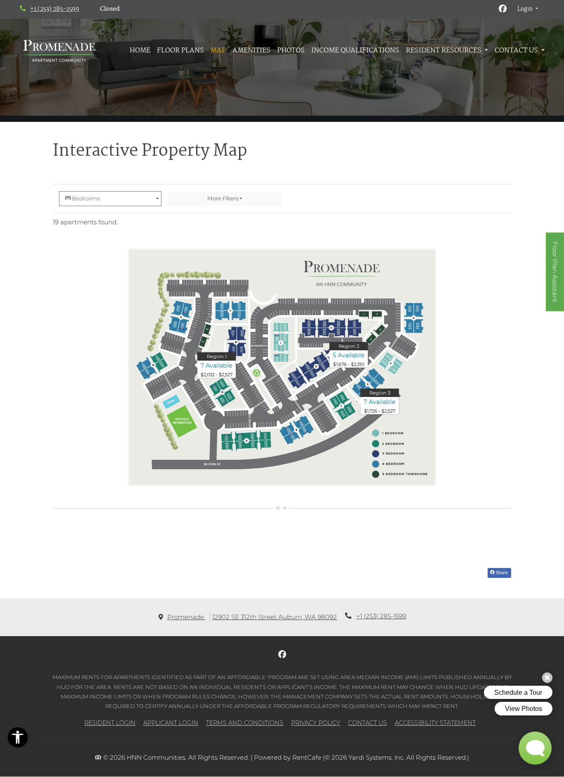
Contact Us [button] (517, 50)
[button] (527, 9)
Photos (291, 50)
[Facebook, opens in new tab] (503, 9)
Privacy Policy (315, 723)
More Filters (222, 198)
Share (501, 572)
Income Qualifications (355, 50)
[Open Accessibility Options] (17, 739)
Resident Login (109, 723)
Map (218, 50)
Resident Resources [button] (444, 50)
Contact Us (367, 723)
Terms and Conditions (244, 723)
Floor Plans (180, 50)
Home (140, 50)
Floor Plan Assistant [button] (555, 276)
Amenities (251, 50)
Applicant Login (170, 723)
